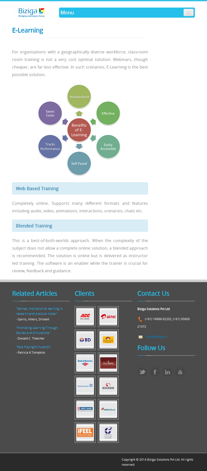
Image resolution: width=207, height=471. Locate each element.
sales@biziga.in (157, 336)
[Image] (85, 316)
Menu (67, 12)
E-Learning (27, 30)
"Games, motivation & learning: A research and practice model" (39, 310)
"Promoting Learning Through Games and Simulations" (37, 329)
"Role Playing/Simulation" (33, 347)
